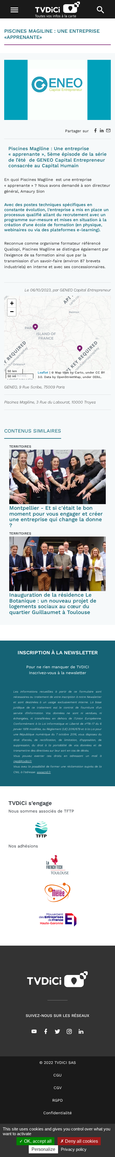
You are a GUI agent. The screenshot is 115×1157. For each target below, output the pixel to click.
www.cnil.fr (44, 772)
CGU (57, 1075)
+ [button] (12, 303)
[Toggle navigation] (14, 10)
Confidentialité (57, 1113)
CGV (58, 1087)
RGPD (57, 1100)
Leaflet (43, 372)
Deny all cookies (81, 1141)
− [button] (12, 311)
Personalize (43, 1149)
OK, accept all (37, 1141)
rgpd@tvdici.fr (22, 761)
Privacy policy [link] (74, 1149)
